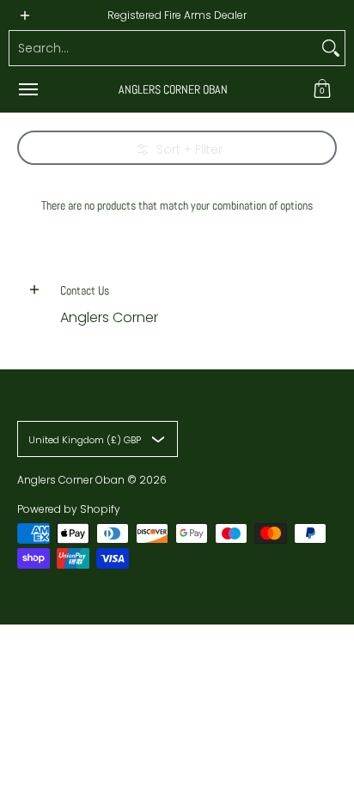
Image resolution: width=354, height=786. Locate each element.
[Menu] (27, 89)
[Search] (331, 48)
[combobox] (163, 48)
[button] (322, 89)
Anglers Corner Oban (173, 89)
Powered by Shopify (68, 509)
